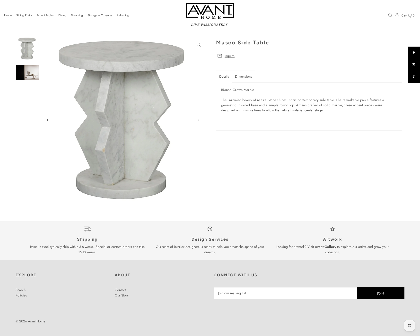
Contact (120, 289)
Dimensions (243, 76)
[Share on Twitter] (414, 65)
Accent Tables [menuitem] (45, 15)
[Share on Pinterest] (414, 77)
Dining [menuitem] (62, 15)
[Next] (198, 120)
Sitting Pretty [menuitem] (24, 15)
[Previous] (47, 120)
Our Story (122, 295)
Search (21, 289)
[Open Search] (390, 15)
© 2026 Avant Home (30, 321)
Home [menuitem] (8, 15)
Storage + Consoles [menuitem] (100, 15)
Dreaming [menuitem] (77, 15)
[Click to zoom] (198, 44)
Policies (21, 295)
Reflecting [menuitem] (123, 15)
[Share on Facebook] (414, 53)
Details (224, 76)
